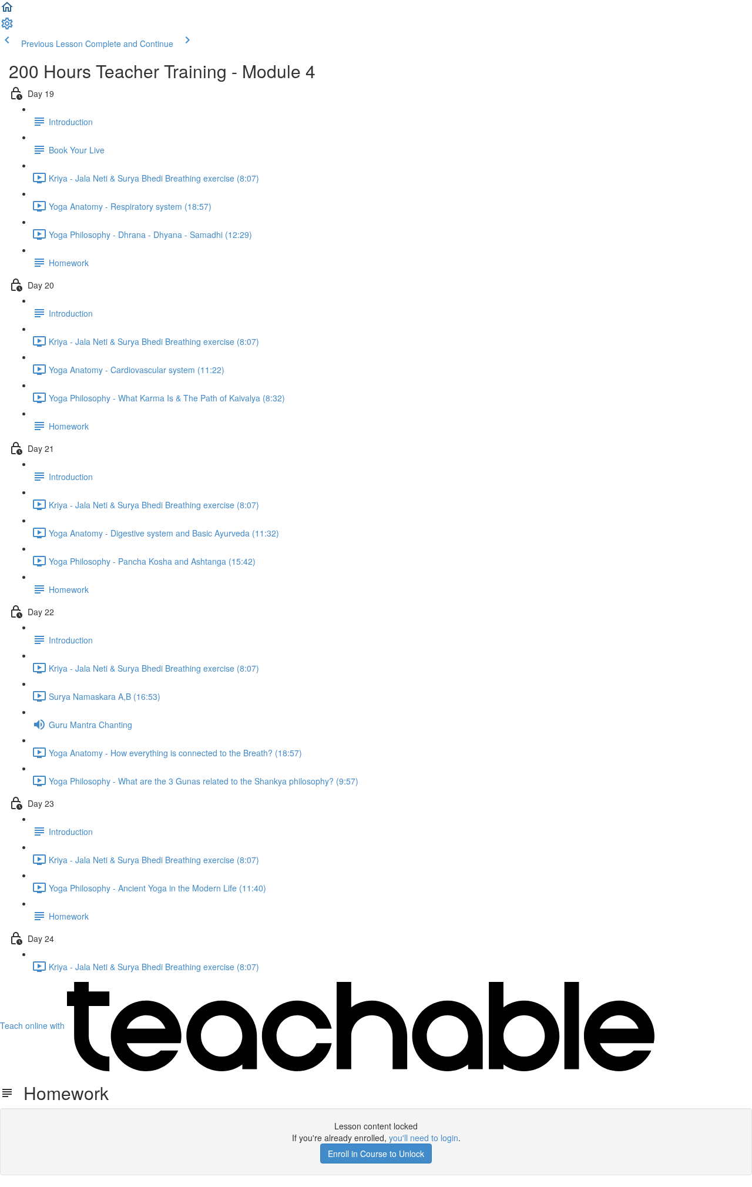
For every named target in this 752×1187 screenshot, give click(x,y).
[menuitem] (7, 27)
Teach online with (33, 1025)
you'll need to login (423, 1138)
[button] (7, 10)
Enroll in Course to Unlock (376, 1153)
